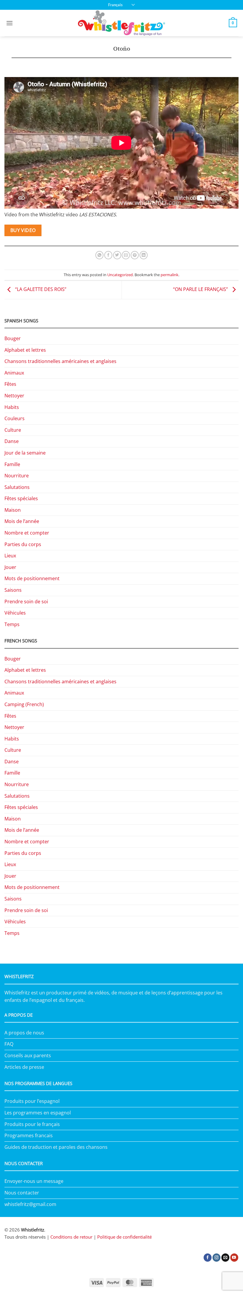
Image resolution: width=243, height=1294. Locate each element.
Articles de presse (24, 1067)
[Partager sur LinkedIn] (144, 255)
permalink (169, 274)
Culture (12, 430)
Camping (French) (24, 704)
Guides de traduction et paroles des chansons (56, 1147)
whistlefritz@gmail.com (30, 1204)
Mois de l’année (21, 521)
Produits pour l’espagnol (32, 1101)
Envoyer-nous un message (33, 1181)
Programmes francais (28, 1135)
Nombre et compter (26, 533)
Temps (12, 624)
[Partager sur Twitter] (117, 255)
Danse (11, 441)
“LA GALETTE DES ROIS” (40, 289)
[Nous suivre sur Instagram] (216, 1257)
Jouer (10, 567)
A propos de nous (24, 1032)
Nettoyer (14, 395)
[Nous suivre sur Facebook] (208, 1257)
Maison (12, 510)
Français (115, 4)
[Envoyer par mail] (126, 255)
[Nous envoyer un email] (225, 1257)
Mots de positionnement (32, 578)
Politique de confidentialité (124, 1237)
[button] (9, 23)
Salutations (17, 487)
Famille (12, 464)
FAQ (8, 1044)
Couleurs (14, 418)
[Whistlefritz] (121, 23)
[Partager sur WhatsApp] (99, 255)
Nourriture (16, 475)
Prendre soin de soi (26, 601)
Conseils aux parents (27, 1055)
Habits (11, 407)
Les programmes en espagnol (37, 1112)
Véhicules (15, 613)
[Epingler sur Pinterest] (135, 255)
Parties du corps (22, 544)
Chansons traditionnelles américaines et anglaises (60, 361)
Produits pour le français (32, 1124)
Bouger (12, 338)
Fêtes (10, 384)
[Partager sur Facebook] (108, 255)
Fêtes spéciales (21, 498)
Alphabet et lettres (25, 350)
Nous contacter (21, 1192)
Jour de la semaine (25, 453)
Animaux (14, 373)
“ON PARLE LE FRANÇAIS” (201, 289)
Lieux (10, 555)
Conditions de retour (71, 1237)
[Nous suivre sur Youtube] (234, 1257)
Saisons (13, 590)
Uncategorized (120, 274)
